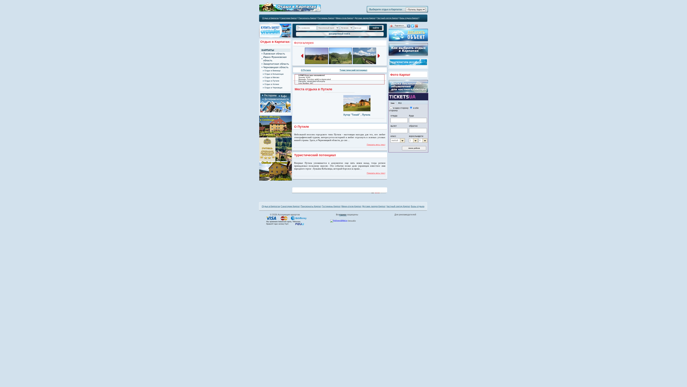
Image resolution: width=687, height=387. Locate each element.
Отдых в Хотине (271, 84)
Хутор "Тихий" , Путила (356, 114)
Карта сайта (352, 220)
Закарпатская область (276, 63)
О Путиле (306, 70)
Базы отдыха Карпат (409, 18)
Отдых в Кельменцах (274, 74)
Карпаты (268, 50)
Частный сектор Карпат (387, 18)
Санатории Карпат (288, 18)
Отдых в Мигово (271, 77)
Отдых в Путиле (271, 81)
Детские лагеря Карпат (365, 18)
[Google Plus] (416, 26)
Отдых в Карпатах (270, 18)
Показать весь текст (376, 145)
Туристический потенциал (353, 70)
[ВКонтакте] (409, 26)
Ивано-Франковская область (275, 59)
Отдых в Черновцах (273, 88)
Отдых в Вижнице (272, 71)
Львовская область (274, 53)
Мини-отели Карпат (344, 18)
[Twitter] (413, 26)
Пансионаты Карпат (307, 18)
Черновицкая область (275, 67)
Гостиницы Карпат (326, 18)
